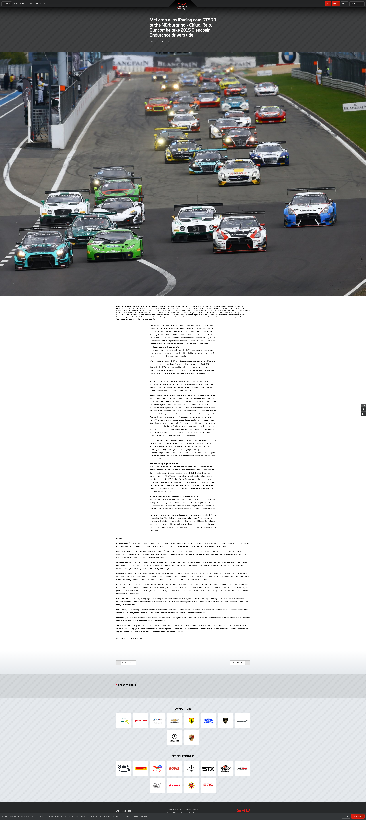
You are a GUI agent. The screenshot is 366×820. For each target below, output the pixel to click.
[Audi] (140, 720)
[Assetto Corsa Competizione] (242, 768)
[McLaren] (242, 720)
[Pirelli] (140, 768)
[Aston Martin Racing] (123, 720)
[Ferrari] (191, 720)
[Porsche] (191, 737)
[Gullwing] (157, 785)
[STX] (208, 768)
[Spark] (174, 785)
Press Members (174, 812)
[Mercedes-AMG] (174, 737)
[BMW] (157, 720)
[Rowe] (174, 768)
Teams (183, 812)
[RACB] (191, 785)
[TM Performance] (225, 768)
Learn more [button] (143, 816)
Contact (199, 812)
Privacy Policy (191, 812)
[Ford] (208, 720)
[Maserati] (191, 768)
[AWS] (123, 768)
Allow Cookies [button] (358, 816)
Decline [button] (346, 816)
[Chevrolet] (174, 720)
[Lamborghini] (225, 720)
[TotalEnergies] (157, 768)
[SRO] (208, 785)
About (166, 812)
